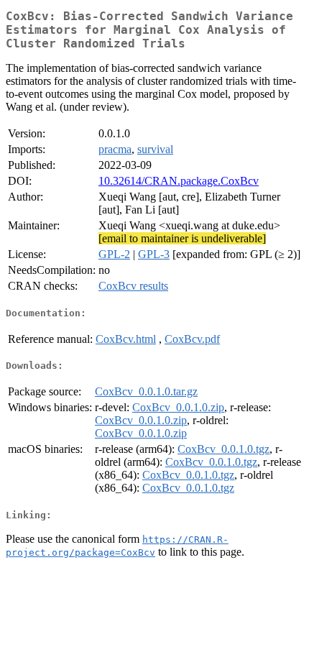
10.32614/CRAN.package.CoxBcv (178, 181)
